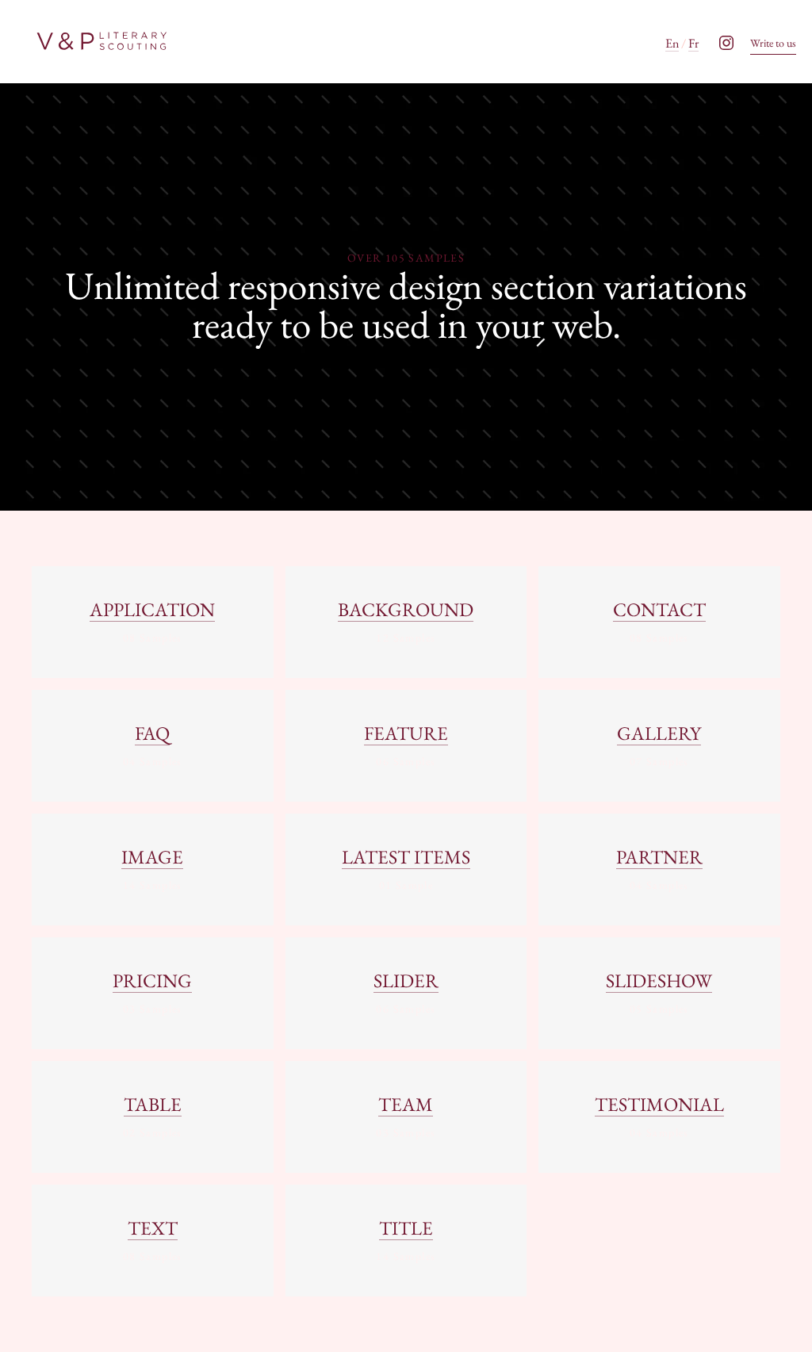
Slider (406, 980)
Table (153, 1104)
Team (405, 1104)
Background (405, 609)
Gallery (659, 733)
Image (152, 857)
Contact (659, 609)
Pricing (152, 980)
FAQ (152, 733)
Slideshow (659, 980)
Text (153, 1228)
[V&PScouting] (101, 42)
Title (406, 1228)
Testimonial (659, 1104)
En (672, 43)
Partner (659, 857)
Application (152, 609)
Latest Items (406, 857)
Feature (406, 733)
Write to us (773, 43)
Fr (693, 43)
